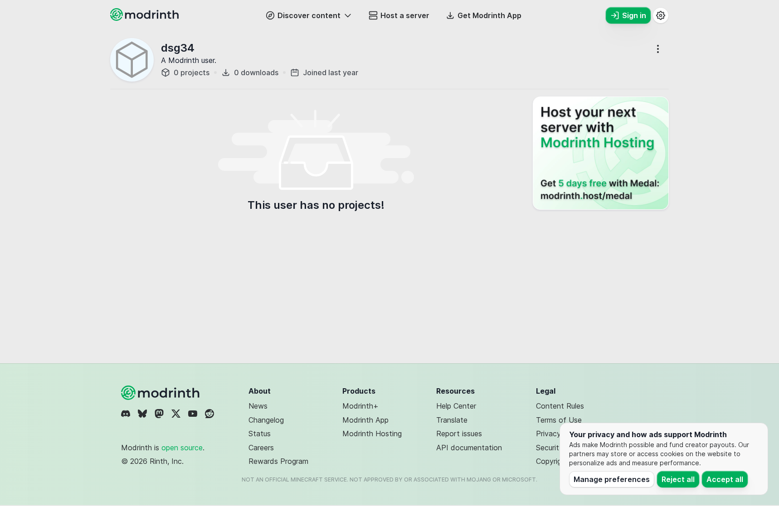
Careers (261, 447)
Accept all (724, 479)
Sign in (634, 15)
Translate (451, 420)
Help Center (456, 406)
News (258, 406)
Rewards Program (278, 461)
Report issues (459, 433)
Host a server (404, 15)
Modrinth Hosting (372, 433)
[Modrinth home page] (145, 18)
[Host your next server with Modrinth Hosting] (601, 153)
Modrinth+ (360, 406)
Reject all (678, 479)
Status (259, 433)
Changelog (266, 420)
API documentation (469, 447)
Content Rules (560, 406)
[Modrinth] (161, 393)
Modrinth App (365, 420)
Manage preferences (612, 479)
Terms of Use (559, 420)
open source (182, 447)
